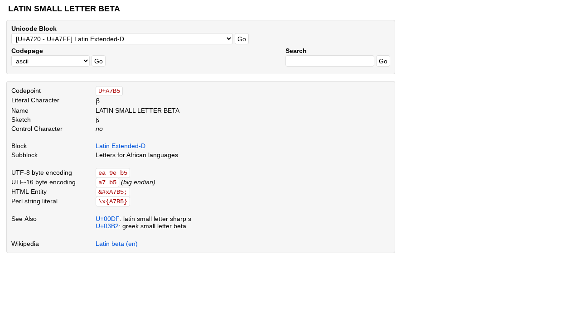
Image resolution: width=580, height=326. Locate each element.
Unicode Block (34, 28)
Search (296, 50)
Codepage (27, 50)
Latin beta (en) (117, 243)
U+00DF (108, 218)
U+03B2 (107, 226)
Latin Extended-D (120, 145)
